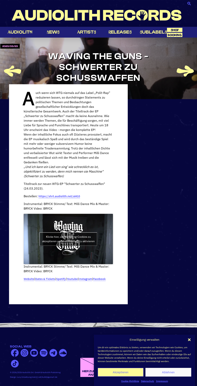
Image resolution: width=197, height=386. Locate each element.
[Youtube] (34, 353)
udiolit (20, 32)
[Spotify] (44, 353)
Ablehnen (168, 372)
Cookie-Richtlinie (130, 381)
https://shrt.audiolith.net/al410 (59, 196)
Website (29, 279)
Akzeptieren (121, 372)
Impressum (162, 381)
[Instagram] (24, 353)
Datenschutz (147, 381)
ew (53, 32)
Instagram (85, 279)
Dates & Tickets (45, 279)
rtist (86, 32)
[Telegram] (53, 353)
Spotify (61, 279)
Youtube (72, 279)
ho (175, 30)
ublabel (153, 32)
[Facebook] (15, 353)
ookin (175, 35)
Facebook (99, 279)
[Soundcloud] (63, 353)
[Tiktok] (15, 363)
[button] (189, 340)
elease (120, 32)
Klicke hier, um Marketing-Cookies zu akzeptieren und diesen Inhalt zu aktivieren (68, 239)
